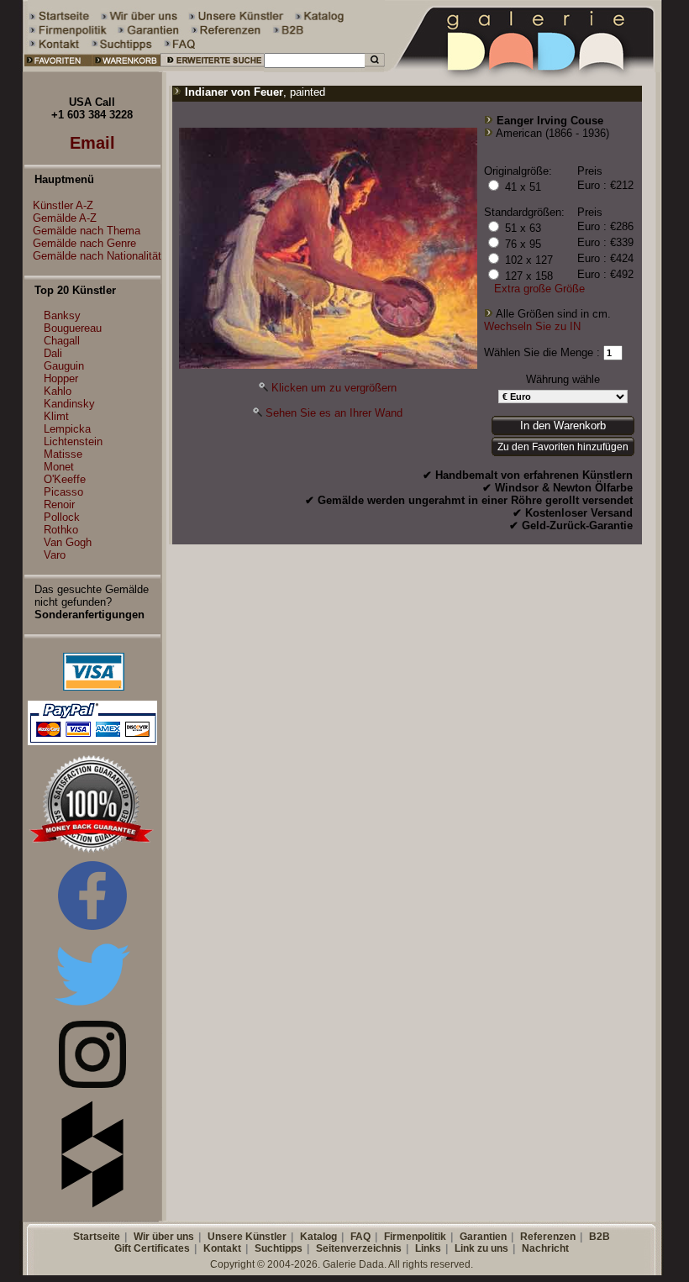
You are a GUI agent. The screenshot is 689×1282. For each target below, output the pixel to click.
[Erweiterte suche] (212, 68)
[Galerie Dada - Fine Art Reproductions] (524, 68)
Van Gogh (68, 542)
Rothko (61, 529)
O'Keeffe (65, 479)
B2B (599, 1237)
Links (428, 1248)
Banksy (62, 315)
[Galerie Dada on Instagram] (92, 1084)
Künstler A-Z (63, 205)
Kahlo (57, 391)
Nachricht (545, 1248)
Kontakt (222, 1248)
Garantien (483, 1237)
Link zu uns (481, 1248)
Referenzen (548, 1237)
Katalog (318, 1237)
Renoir (59, 504)
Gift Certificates (152, 1248)
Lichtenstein (73, 441)
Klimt (56, 416)
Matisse (63, 454)
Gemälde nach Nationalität (97, 256)
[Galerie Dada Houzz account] (92, 1204)
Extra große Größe (539, 288)
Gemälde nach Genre (84, 243)
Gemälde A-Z (65, 218)
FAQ (360, 1237)
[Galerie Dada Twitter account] (92, 1008)
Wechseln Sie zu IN (532, 326)
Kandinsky (69, 403)
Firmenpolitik (415, 1237)
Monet (59, 466)
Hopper (61, 378)
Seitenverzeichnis (359, 1248)
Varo (55, 555)
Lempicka (67, 429)
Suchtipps (278, 1248)
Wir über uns (164, 1237)
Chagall (62, 340)
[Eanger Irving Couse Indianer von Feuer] (328, 365)
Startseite (96, 1237)
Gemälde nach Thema (86, 230)
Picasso (63, 492)
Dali (53, 353)
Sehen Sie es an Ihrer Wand (334, 413)
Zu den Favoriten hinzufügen (563, 447)
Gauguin (64, 366)
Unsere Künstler (247, 1237)
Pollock (62, 517)
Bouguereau (73, 328)
